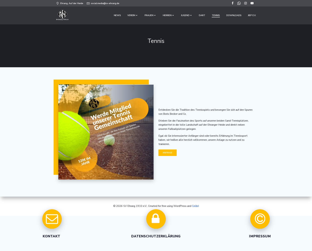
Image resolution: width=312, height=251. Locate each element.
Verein (131, 15)
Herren (167, 15)
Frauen (149, 15)
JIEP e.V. (252, 15)
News (117, 15)
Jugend (185, 15)
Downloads (233, 15)
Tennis (216, 15)
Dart (202, 15)
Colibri (195, 206)
